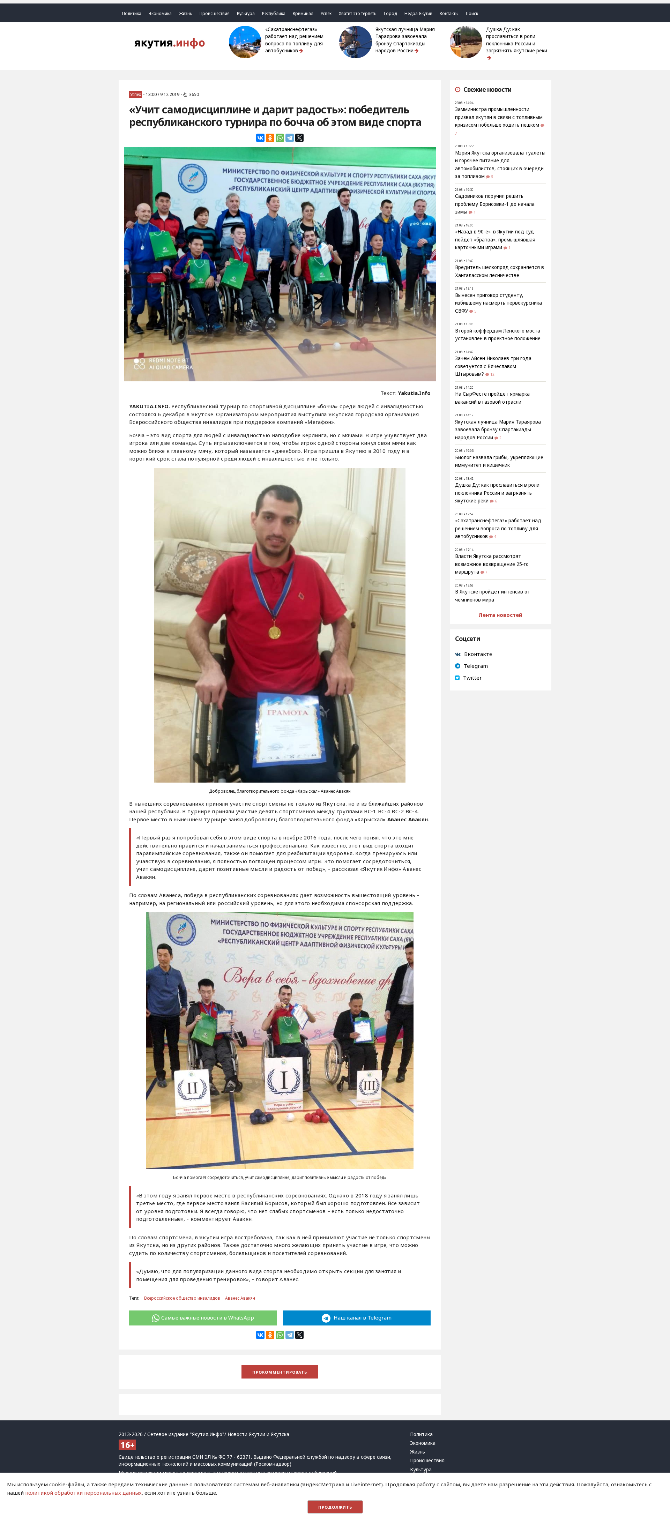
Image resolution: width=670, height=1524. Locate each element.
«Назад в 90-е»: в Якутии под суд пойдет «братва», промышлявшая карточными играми (495, 240)
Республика (273, 13)
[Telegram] (289, 138)
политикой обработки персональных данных (83, 1492)
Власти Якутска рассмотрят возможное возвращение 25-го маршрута (492, 564)
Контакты (449, 13)
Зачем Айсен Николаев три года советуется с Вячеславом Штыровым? (493, 366)
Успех (326, 13)
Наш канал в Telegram (362, 1317)
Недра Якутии (418, 13)
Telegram (476, 665)
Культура (246, 13)
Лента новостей (500, 614)
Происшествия (215, 13)
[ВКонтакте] (260, 138)
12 (492, 374)
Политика (131, 13)
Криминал (303, 13)
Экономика (160, 13)
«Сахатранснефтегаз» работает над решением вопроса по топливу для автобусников (294, 40)
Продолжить (335, 1507)
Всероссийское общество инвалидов (182, 1298)
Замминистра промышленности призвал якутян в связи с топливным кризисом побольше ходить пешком (499, 117)
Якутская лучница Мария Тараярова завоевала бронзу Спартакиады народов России (405, 40)
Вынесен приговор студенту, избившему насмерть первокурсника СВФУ (498, 303)
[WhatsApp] (280, 138)
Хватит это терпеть (358, 13)
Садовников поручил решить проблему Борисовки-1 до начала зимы (495, 204)
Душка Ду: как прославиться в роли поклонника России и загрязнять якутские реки (516, 40)
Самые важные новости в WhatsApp (207, 1317)
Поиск (472, 13)
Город (390, 13)
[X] (299, 138)
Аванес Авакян (240, 1298)
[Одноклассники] (270, 138)
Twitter (472, 677)
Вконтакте (478, 653)
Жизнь (185, 13)
